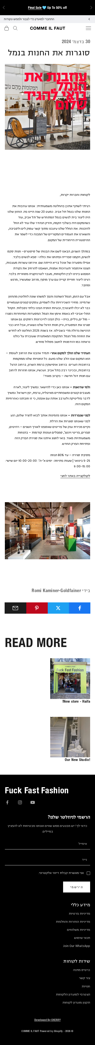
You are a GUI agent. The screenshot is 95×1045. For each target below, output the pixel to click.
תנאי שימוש (82, 938)
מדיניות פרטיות (79, 913)
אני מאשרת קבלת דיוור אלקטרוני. (61, 873)
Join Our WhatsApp (76, 946)
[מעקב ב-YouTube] (32, 802)
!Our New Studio (77, 759)
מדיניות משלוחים (78, 930)
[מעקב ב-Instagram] (20, 802)
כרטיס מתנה (81, 970)
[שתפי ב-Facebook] (79, 608)
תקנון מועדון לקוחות (76, 1002)
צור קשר (84, 978)
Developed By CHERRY (47, 1020)
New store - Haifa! (76, 701)
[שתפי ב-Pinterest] (37, 608)
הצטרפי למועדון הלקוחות (73, 994)
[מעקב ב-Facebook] (7, 802)
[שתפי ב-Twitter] (58, 608)
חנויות (86, 986)
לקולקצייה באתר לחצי (75, 476)
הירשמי (76, 887)
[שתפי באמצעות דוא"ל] (15, 608)
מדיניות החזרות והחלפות (73, 922)
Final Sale (35, 7)
